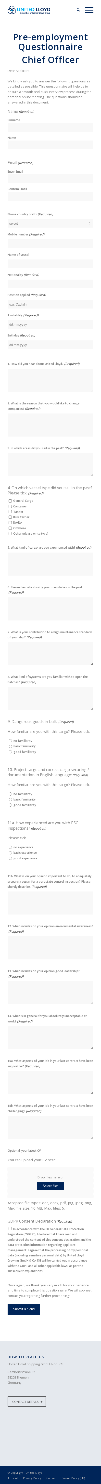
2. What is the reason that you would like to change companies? (43, 406)
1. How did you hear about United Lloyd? (43, 363)
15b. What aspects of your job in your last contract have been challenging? (50, 1108)
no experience (23, 847)
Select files (51, 1186)
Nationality (23, 274)
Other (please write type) (30, 533)
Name (12, 138)
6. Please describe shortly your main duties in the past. (45, 589)
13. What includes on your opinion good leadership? (44, 973)
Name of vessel (18, 255)
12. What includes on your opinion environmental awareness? (50, 928)
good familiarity (24, 752)
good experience (25, 858)
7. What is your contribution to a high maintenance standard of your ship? (50, 634)
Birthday (21, 335)
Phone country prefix (30, 214)
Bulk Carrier (21, 517)
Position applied (27, 295)
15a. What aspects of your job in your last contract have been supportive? (50, 1063)
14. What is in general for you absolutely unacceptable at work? (47, 1018)
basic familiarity (24, 746)
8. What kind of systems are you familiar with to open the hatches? (48, 679)
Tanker (18, 512)
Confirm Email (17, 189)
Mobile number (26, 234)
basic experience (25, 853)
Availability (23, 315)
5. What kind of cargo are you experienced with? (49, 547)
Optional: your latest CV (24, 1150)
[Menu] (86, 10)
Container (20, 506)
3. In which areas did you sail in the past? (44, 448)
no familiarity (22, 741)
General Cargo (23, 501)
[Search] (76, 10)
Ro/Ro (17, 522)
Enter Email (15, 171)
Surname (14, 120)
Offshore (19, 528)
